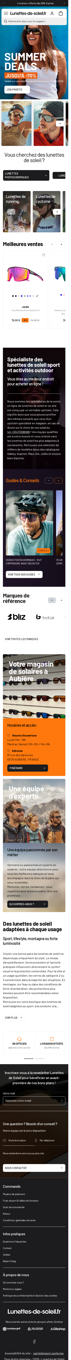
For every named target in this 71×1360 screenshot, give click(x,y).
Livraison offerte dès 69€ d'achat (35, 3)
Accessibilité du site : (34, 1352)
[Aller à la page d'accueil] (28, 13)
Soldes (6, 1253)
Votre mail (9, 1092)
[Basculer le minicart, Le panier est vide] (61, 13)
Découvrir (10, 139)
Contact (7, 1247)
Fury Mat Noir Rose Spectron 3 (25, 310)
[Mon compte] (52, 13)
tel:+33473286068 (18, 432)
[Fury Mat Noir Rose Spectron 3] (25, 272)
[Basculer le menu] (6, 13)
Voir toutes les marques (21, 638)
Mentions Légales (12, 1288)
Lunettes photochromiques (17, 175)
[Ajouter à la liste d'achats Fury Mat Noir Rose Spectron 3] (43, 255)
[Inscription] (61, 1100)
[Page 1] (28, 1058)
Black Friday (9, 1260)
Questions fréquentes (14, 1240)
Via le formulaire (17, 1139)
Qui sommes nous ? (13, 1281)
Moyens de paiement (14, 1193)
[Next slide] (61, 600)
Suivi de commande (13, 1206)
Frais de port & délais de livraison (21, 1199)
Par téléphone (47, 1139)
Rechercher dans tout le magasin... (27, 21)
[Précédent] (4, 3)
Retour (6, 1212)
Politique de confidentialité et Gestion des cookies (30, 1294)
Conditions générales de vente (19, 1219)
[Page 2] (39, 1058)
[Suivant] (64, 3)
